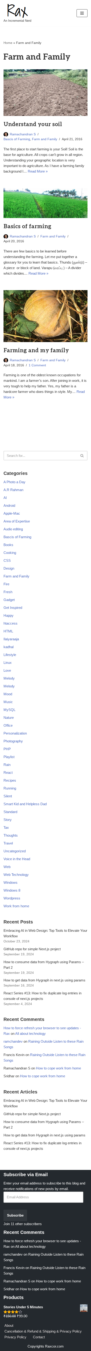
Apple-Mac (12, 513)
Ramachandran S (23, 134)
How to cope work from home (58, 1068)
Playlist (9, 757)
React (8, 772)
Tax (6, 827)
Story (8, 820)
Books (8, 545)
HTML (8, 631)
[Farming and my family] (46, 316)
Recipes (10, 780)
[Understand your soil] (46, 92)
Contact (39, 1337)
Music (8, 702)
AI (5, 498)
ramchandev (13, 1041)
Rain (7, 765)
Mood (8, 694)
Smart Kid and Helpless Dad (25, 804)
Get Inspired (13, 608)
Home (8, 43)
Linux (8, 663)
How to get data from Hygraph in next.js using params (44, 980)
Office (8, 725)
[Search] (82, 455)
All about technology (30, 1033)
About (8, 1325)
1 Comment (37, 365)
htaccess (11, 623)
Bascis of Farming (17, 139)
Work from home (16, 906)
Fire (6, 584)
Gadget (9, 600)
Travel (8, 843)
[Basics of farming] (46, 203)
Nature (9, 718)
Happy (9, 615)
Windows (11, 882)
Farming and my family (36, 350)
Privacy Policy (15, 1337)
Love (7, 670)
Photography (13, 741)
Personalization (15, 733)
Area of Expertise (17, 521)
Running (10, 788)
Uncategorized (15, 851)
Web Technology (16, 875)
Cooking (10, 553)
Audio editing (13, 529)
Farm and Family (44, 139)
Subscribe (15, 1215)
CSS (7, 560)
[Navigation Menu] (82, 13)
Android (9, 505)
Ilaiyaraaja (11, 639)
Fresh (8, 592)
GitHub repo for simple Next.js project (32, 949)
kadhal (9, 647)
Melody (9, 678)
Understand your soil (33, 124)
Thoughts (11, 835)
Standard (10, 812)
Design (9, 568)
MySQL (9, 710)
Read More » (38, 171)
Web (7, 867)
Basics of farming (27, 226)
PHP (7, 749)
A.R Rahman (13, 490)
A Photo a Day (14, 482)
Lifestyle (10, 655)
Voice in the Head (17, 859)
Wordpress (12, 898)
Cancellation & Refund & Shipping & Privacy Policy (43, 1331)
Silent (8, 796)
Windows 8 (12, 890)
